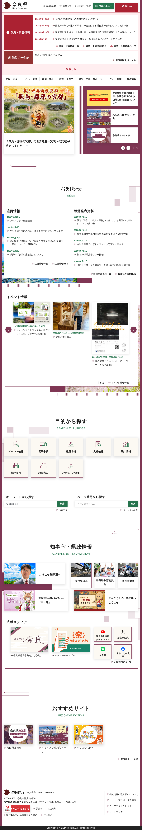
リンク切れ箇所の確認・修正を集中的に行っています (36, 231)
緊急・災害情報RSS (96, 46)
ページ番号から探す (91, 497)
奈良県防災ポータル (126, 60)
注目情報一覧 (41, 264)
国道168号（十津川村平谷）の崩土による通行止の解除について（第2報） (92, 25)
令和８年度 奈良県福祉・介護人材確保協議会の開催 (103, 265)
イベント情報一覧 (120, 383)
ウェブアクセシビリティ (121, 806)
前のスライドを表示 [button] (123, 148)
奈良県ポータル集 (121, 135)
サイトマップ (116, 812)
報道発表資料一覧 (102, 274)
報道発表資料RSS (127, 274)
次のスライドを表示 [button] (128, 148)
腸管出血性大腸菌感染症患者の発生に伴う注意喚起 (102, 234)
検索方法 (63, 510)
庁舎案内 (48, 815)
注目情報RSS (61, 264)
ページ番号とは (130, 510)
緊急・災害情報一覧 (69, 46)
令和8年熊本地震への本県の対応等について (77, 19)
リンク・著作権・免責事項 (122, 800)
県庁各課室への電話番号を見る (21, 815)
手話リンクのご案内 (46, 808)
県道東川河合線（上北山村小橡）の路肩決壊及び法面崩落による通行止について (95, 32)
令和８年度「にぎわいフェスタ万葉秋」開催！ (100, 244)
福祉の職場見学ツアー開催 (90, 254)
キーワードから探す (20, 497)
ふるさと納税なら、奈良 (124, 117)
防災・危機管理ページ (125, 46)
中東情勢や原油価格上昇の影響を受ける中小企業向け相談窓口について (124, 98)
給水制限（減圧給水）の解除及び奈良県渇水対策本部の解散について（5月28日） (36, 242)
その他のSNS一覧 (122, 662)
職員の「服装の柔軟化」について (26, 254)
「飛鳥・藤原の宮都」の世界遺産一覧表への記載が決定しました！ (38, 143)
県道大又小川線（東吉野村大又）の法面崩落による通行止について (88, 39)
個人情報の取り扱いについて (123, 794)
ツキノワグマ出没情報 (21, 221)
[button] (49, 6)
